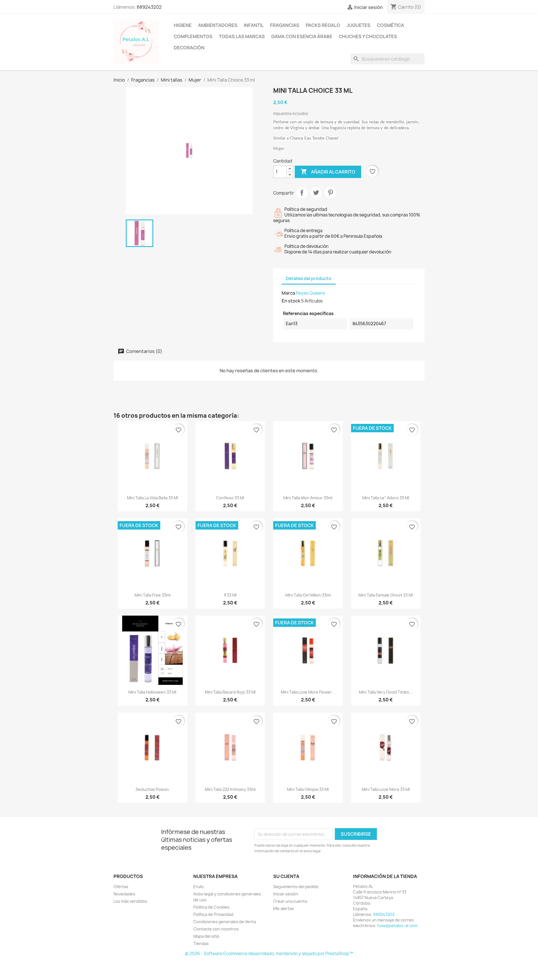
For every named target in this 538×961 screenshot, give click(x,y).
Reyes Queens (310, 293)
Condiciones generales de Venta (224, 921)
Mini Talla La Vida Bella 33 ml (152, 497)
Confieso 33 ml (230, 497)
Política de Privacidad (213, 914)
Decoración (189, 48)
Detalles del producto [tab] (308, 278)
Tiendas (201, 943)
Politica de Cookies (211, 907)
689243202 (149, 7)
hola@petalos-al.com (397, 925)
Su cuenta (286, 876)
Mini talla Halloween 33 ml (152, 692)
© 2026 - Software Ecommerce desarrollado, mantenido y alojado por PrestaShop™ (269, 954)
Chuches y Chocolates (368, 36)
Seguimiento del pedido (296, 886)
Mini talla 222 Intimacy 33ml (230, 789)
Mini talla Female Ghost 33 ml (385, 595)
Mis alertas (283, 908)
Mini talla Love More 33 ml (386, 789)
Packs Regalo (323, 25)
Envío (198, 886)
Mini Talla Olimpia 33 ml (308, 789)
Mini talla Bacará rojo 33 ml (230, 692)
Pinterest (330, 192)
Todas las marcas (242, 36)
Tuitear (316, 192)
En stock (291, 301)
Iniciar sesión (285, 894)
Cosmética (390, 25)
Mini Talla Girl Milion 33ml (308, 595)
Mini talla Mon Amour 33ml (307, 497)
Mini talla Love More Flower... (308, 692)
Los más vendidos (130, 901)
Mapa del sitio (206, 936)
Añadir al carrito (328, 171)
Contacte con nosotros (216, 929)
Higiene (183, 25)
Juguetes (358, 25)
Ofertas (120, 886)
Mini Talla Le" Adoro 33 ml (385, 497)
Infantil (254, 25)
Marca (288, 293)
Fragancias (284, 25)
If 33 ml (230, 595)
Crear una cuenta (290, 901)
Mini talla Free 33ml (152, 595)
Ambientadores (217, 25)
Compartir (301, 192)
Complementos (193, 36)
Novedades (124, 894)
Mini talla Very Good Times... (385, 692)
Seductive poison (152, 789)
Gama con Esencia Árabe (301, 36)
